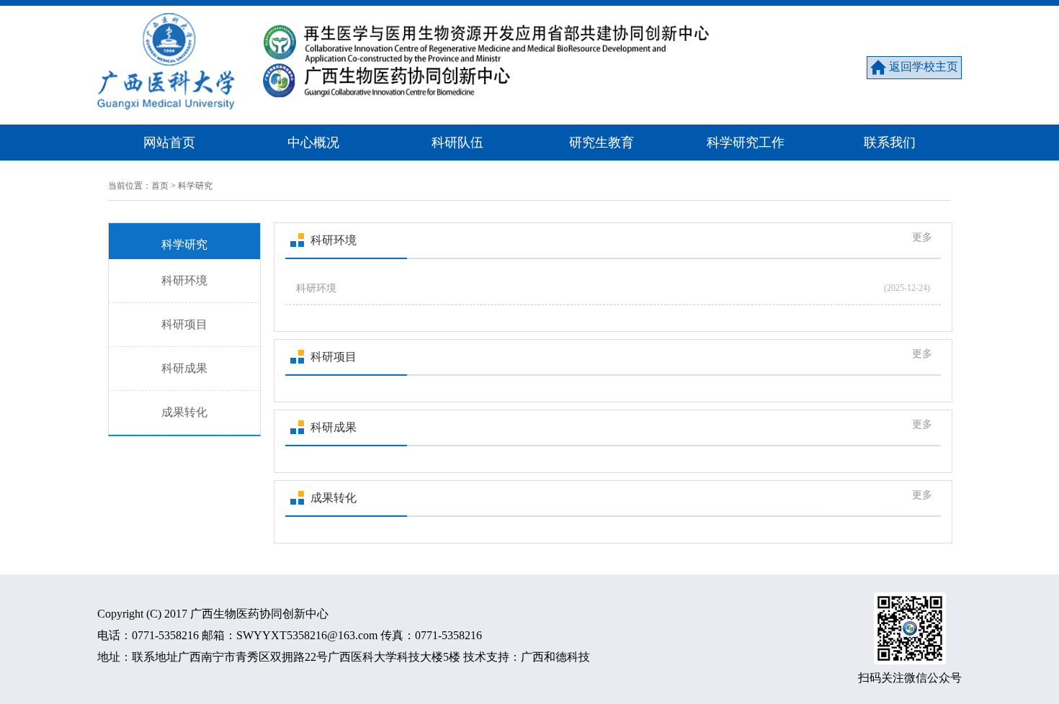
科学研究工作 (746, 142)
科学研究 (195, 186)
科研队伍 (457, 142)
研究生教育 (601, 142)
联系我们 (890, 142)
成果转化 (184, 412)
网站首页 (169, 142)
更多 (922, 237)
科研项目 (184, 324)
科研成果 (184, 368)
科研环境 (184, 280)
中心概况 (313, 142)
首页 (160, 186)
